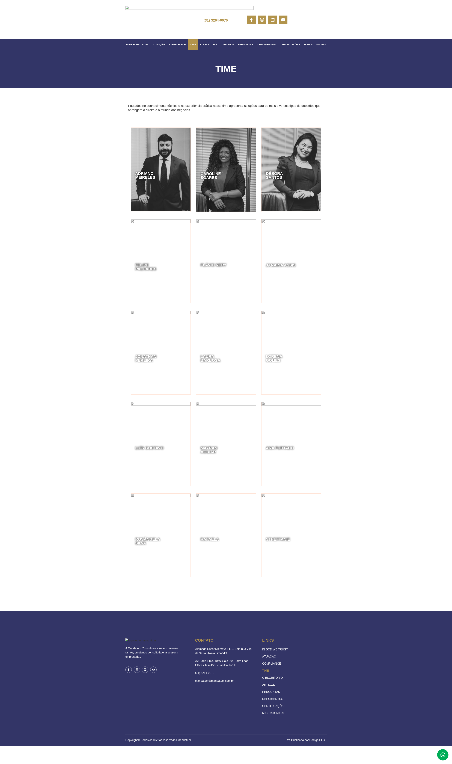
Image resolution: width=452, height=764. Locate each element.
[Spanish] (313, 19)
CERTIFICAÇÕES (290, 44)
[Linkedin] (272, 20)
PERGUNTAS (245, 44)
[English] (307, 19)
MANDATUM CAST (315, 44)
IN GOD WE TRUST (137, 44)
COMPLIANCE (177, 44)
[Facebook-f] (251, 20)
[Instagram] (262, 20)
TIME (193, 44)
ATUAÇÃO (159, 44)
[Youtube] (283, 20)
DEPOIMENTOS (266, 44)
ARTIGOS (228, 44)
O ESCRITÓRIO (209, 44)
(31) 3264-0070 (216, 20)
